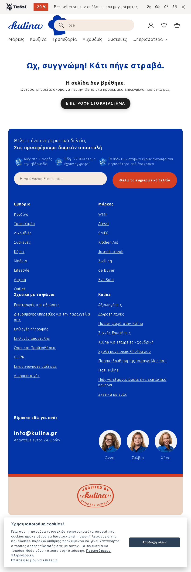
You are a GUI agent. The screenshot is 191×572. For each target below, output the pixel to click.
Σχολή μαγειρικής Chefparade (124, 351)
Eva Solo (106, 279)
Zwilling (105, 261)
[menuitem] (16, 40)
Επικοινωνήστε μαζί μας (35, 366)
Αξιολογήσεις (110, 305)
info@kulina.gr (35, 433)
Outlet (20, 289)
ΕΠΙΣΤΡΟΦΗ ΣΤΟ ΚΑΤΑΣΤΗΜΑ (95, 103)
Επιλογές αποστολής (32, 338)
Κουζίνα (21, 214)
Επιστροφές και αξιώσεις (36, 305)
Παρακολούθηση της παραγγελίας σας (132, 361)
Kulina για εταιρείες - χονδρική (126, 342)
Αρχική (20, 279)
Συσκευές (22, 242)
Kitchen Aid (108, 242)
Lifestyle (22, 270)
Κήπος (19, 252)
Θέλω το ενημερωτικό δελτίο (144, 180)
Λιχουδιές (22, 233)
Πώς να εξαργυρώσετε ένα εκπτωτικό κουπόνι (132, 382)
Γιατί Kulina (108, 370)
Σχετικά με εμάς (112, 394)
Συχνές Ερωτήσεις (114, 333)
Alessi (103, 224)
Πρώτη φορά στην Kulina (120, 323)
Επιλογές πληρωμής (31, 329)
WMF (102, 214)
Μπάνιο (20, 261)
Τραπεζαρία (24, 224)
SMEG (103, 233)
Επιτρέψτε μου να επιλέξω (34, 560)
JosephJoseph (110, 252)
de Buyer (106, 270)
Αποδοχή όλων (154, 542)
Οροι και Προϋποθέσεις (35, 348)
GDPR (19, 357)
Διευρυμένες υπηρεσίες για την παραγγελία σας (52, 317)
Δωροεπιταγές (27, 376)
